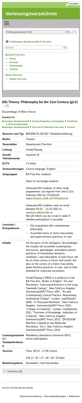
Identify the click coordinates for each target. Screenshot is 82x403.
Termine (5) (14, 371)
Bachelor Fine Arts (15, 55)
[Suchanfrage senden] (65, 47)
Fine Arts (46, 41)
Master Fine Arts (13, 75)
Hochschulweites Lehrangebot (48, 121)
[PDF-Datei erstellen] (7, 106)
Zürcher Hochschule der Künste (17, 388)
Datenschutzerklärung (30, 396)
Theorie (14, 69)
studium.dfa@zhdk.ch (39, 212)
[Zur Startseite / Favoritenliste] (7, 41)
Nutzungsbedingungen (55, 396)
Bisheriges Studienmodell (25, 41)
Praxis (13, 59)
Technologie (16, 65)
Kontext (14, 62)
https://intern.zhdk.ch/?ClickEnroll (47, 198)
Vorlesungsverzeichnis (31, 13)
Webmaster (74, 396)
